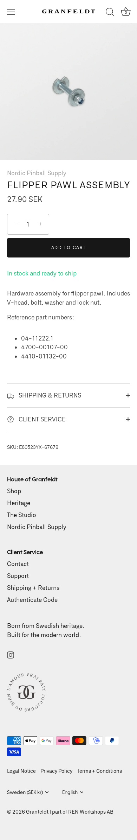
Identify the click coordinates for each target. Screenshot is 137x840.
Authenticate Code (32, 599)
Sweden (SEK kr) (25, 792)
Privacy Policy (56, 771)
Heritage (18, 502)
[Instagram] (10, 653)
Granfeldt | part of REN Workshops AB (69, 812)
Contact (18, 563)
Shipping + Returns (33, 587)
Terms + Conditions (99, 771)
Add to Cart (68, 247)
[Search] (110, 13)
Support (18, 575)
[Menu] (11, 12)
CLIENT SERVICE (41, 418)
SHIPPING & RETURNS (49, 395)
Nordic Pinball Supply (36, 172)
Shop (14, 490)
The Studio (21, 514)
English (70, 792)
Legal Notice (21, 771)
